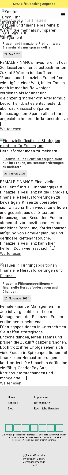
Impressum (41, 397)
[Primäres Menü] (63, 14)
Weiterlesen (10, 129)
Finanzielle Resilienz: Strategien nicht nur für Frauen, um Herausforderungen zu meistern (33, 163)
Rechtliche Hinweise (46, 408)
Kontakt (13, 403)
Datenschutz (42, 403)
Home (11, 397)
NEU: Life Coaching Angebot (34, 4)
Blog (10, 408)
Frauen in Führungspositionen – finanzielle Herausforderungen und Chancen (30, 287)
